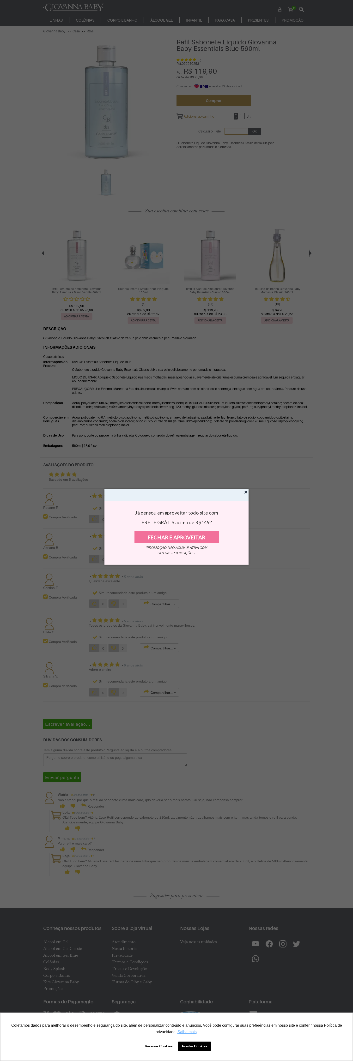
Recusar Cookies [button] (159, 1046)
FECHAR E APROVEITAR (176, 537)
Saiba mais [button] (187, 1032)
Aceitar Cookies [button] (194, 1046)
